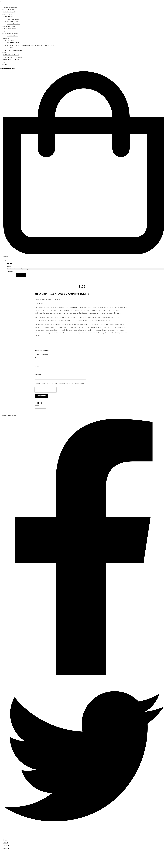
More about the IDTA (13, 24)
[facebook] (83, 675)
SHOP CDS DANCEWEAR (11, 55)
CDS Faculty (10, 40)
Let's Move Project (9, 12)
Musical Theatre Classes (10, 33)
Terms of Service (79, 383)
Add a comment (40, 408)
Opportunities (7, 31)
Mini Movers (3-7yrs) (13, 21)
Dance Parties (7, 14)
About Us (6, 38)
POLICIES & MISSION (13, 43)
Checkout (21, 275)
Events (5, 52)
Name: (37, 358)
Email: (37, 366)
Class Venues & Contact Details (12, 50)
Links (11, 48)
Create (13, 416)
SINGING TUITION (12, 36)
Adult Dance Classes (9, 28)
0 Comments (39, 303)
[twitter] (83, 836)
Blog (4, 62)
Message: (38, 374)
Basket (11, 275)
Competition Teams (9, 26)
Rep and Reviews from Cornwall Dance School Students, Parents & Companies (30, 45)
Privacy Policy (68, 383)
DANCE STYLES (8, 16)
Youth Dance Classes (13, 19)
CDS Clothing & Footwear (14, 57)
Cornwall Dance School (10, 7)
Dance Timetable (8, 9)
